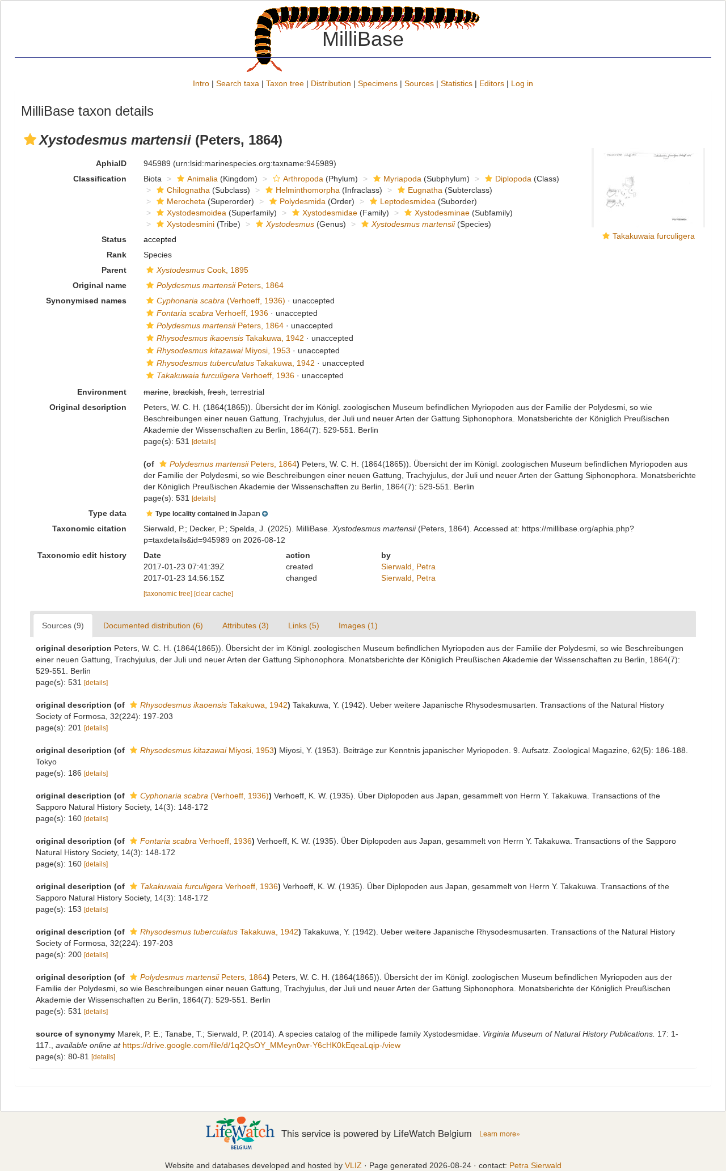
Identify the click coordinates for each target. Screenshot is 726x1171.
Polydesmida (303, 201)
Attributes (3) (245, 625)
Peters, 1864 (220, 285)
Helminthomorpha (308, 190)
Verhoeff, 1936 (212, 313)
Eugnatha (425, 190)
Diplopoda (513, 178)
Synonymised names (86, 300)
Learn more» (499, 1133)
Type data (107, 513)
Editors (491, 83)
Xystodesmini (190, 224)
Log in (522, 83)
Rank (116, 254)
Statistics (456, 83)
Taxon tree (285, 83)
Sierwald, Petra (408, 566)
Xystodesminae (442, 212)
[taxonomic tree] (168, 594)
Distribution (331, 83)
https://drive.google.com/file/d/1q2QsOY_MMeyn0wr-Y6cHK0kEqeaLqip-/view (261, 1045)
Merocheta (186, 201)
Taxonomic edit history (81, 555)
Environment (101, 391)
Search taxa (237, 83)
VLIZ (353, 1165)
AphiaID (111, 163)
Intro (201, 83)
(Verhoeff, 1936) (221, 300)
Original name (99, 285)
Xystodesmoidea (196, 212)
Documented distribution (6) (153, 625)
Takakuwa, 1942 (230, 338)
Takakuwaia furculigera (654, 235)
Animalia (202, 178)
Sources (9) (63, 625)
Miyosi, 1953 (223, 350)
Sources (419, 83)
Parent (114, 269)
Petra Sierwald (535, 1165)
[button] (30, 139)
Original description (87, 407)
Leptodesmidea (408, 201)
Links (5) (303, 625)
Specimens (378, 83)
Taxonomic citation (89, 528)
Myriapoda (402, 178)
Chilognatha (188, 190)
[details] (204, 442)
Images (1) (358, 625)
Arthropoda (303, 178)
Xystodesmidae (329, 212)
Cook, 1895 (202, 269)
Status (114, 239)
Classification (99, 178)
